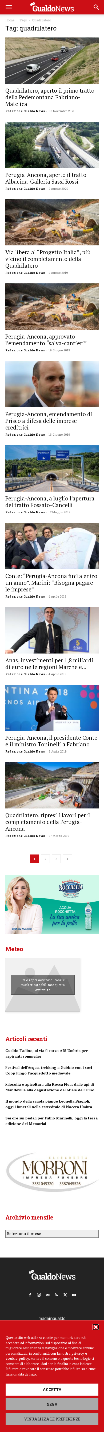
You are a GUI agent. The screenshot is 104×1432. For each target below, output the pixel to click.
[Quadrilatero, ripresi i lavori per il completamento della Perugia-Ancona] (52, 785)
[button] (95, 1327)
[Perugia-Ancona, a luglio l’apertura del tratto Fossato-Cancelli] (52, 468)
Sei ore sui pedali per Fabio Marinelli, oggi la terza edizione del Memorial (51, 1120)
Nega (52, 1404)
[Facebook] (30, 1294)
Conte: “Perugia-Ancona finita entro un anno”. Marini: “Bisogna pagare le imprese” (51, 582)
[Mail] (47, 1294)
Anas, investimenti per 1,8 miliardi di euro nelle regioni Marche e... (49, 663)
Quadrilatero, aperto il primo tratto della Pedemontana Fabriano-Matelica (49, 97)
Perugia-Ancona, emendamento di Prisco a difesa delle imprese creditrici (48, 420)
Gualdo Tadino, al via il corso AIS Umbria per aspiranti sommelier (46, 1053)
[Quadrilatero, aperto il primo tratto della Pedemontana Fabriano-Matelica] (52, 60)
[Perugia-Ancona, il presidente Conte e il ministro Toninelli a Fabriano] (52, 708)
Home (9, 20)
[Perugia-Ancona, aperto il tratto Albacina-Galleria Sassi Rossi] (52, 145)
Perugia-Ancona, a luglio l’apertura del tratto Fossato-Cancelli (49, 502)
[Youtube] (74, 1294)
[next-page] (67, 858)
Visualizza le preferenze (52, 1419)
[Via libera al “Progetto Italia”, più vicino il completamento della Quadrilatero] (52, 222)
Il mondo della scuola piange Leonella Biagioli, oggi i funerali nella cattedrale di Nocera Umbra (48, 1104)
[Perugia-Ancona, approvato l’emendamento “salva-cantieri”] (52, 306)
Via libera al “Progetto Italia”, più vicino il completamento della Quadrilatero (48, 258)
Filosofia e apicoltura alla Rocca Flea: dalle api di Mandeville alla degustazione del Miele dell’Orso (49, 1087)
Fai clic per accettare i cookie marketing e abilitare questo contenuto (43, 985)
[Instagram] (39, 1294)
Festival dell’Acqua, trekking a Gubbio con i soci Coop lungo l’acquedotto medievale (48, 1070)
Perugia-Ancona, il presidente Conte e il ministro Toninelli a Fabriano (51, 741)
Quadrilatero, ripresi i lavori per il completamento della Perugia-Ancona (48, 821)
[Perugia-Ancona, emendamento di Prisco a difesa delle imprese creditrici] (52, 384)
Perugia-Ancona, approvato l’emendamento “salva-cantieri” (46, 340)
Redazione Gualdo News (25, 111)
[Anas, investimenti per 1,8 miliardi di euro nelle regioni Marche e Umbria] (52, 630)
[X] (65, 1294)
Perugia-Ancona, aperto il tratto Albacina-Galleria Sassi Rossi (45, 178)
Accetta (52, 1389)
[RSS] (56, 1294)
